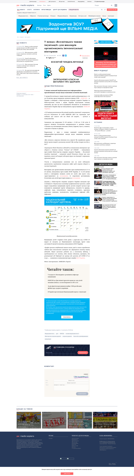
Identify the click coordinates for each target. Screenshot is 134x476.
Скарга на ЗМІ (112, 9)
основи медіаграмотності (72, 333)
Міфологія (33, 16)
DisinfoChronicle (71, 1)
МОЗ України (80, 258)
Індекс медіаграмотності (26, 12)
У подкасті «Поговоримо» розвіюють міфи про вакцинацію (63, 276)
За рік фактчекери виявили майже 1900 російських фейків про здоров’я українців (65, 287)
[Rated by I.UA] (63, 459)
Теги (44, 5)
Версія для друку (86, 55)
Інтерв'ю (37, 9)
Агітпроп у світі (83, 16)
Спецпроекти (74, 9)
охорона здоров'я (67, 336)
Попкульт (53, 16)
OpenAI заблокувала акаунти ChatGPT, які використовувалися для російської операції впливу (27, 60)
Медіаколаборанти (63, 16)
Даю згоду (67, 473)
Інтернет (22, 37)
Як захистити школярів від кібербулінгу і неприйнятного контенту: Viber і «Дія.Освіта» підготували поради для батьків (28, 72)
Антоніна (89, 1)
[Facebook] (63, 55)
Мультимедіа (46, 9)
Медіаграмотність (23, 16)
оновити (86, 374)
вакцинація (48, 339)
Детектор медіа (32, 1)
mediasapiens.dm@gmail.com (108, 442)
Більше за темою (25, 409)
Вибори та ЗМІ (75, 445)
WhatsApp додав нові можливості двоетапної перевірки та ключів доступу (104, 91)
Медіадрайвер (81, 1)
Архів (49, 5)
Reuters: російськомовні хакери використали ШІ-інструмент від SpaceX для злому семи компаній (27, 48)
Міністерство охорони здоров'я (53, 336)
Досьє (104, 16)
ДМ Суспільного (52, 1)
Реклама (50, 438)
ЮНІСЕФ (84, 98)
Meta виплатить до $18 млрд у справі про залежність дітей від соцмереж (27, 54)
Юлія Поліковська (57, 86)
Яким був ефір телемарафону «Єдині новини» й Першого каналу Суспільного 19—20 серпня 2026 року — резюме (105, 129)
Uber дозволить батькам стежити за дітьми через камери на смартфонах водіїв (27, 66)
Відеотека (74, 444)
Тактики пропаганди (43, 16)
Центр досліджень (60, 9)
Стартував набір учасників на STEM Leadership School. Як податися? (103, 95)
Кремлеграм (73, 16)
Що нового (21, 9)
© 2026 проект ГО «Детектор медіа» (107, 441)
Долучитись (67, 317)
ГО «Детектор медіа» (100, 1)
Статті (29, 9)
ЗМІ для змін (62, 1)
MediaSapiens (42, 1)
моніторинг (111, 16)
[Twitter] (66, 55)
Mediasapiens (75, 439)
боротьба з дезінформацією (81, 336)
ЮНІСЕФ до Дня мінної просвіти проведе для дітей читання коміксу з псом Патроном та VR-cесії (65, 281)
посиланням (64, 176)
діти (57, 333)
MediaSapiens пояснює (94, 16)
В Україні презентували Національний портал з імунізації (67, 292)
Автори (39, 5)
